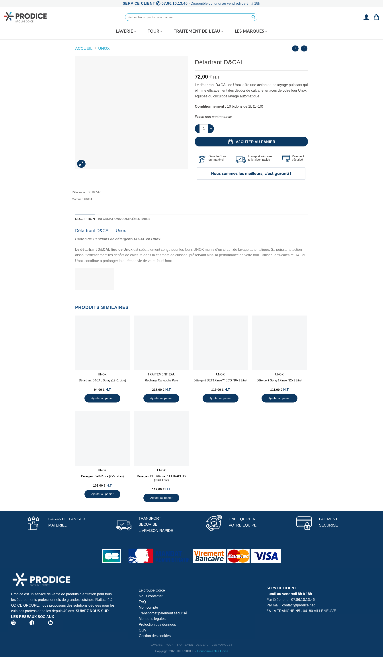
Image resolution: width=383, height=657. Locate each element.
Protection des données (157, 624)
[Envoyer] (253, 17)
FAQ (142, 602)
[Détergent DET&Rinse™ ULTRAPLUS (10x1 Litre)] (161, 438)
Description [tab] (85, 219)
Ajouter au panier (255, 142)
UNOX (104, 48)
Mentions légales (152, 619)
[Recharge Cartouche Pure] (161, 343)
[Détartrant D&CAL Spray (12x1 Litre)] (102, 343)
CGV (143, 630)
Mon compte (148, 607)
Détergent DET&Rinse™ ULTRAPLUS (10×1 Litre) (161, 478)
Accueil (83, 48)
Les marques (249, 31)
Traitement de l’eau (197, 31)
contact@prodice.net (298, 605)
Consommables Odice (212, 651)
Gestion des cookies (155, 636)
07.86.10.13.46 (303, 600)
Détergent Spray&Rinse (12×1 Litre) (279, 380)
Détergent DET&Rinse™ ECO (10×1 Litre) (220, 380)
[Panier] (376, 17)
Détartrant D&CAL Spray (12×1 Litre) (102, 380)
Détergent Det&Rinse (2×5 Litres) (102, 476)
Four (153, 31)
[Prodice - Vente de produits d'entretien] (25, 17)
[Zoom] (81, 164)
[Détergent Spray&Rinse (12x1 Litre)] (279, 343)
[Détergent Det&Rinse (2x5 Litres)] (102, 438)
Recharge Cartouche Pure (161, 380)
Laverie (124, 31)
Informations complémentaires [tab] (124, 219)
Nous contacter (150, 596)
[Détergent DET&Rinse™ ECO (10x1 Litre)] (220, 343)
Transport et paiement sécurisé (163, 613)
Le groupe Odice (152, 590)
